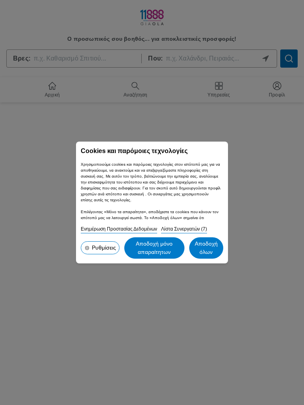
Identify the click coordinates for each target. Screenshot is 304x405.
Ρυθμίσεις (104, 247)
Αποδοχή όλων (206, 247)
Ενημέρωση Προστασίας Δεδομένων (119, 229)
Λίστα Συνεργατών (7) (184, 229)
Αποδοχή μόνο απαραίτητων (154, 247)
